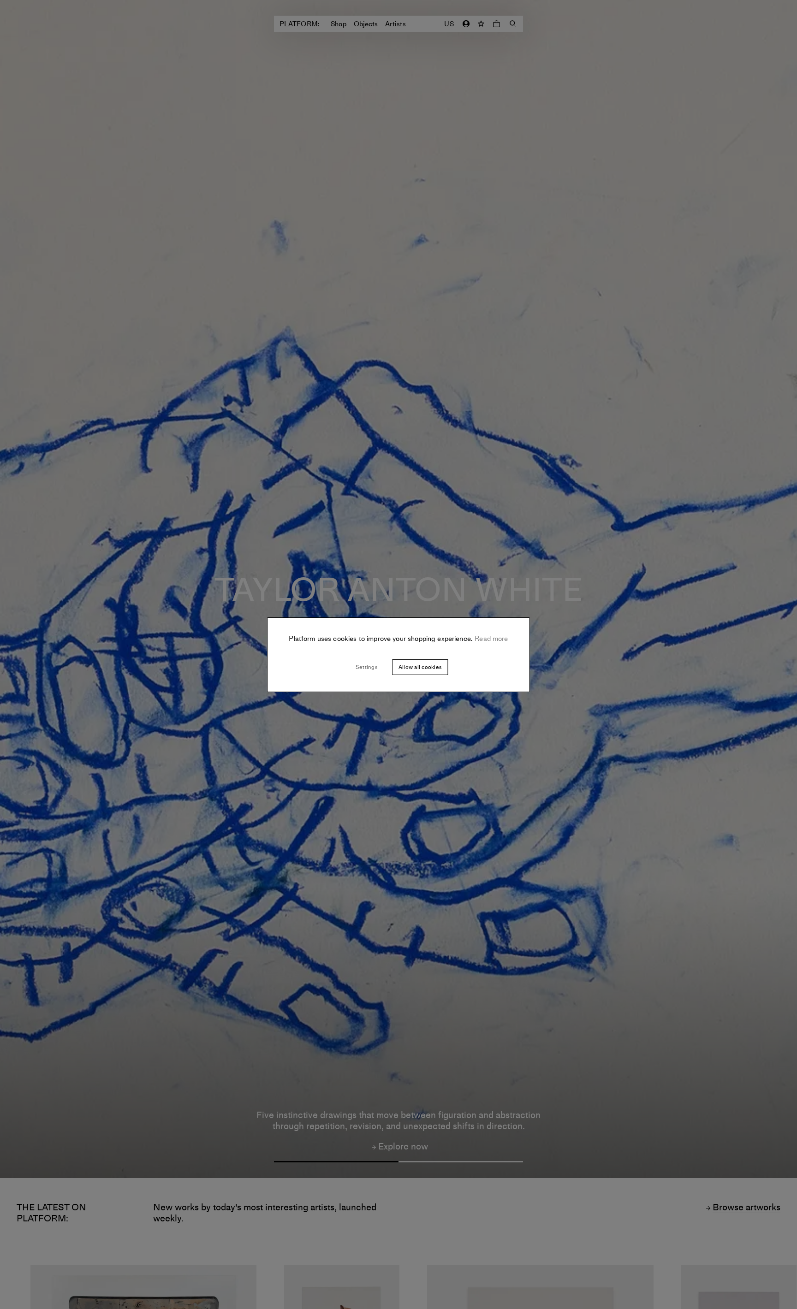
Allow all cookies (419, 667)
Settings (366, 667)
